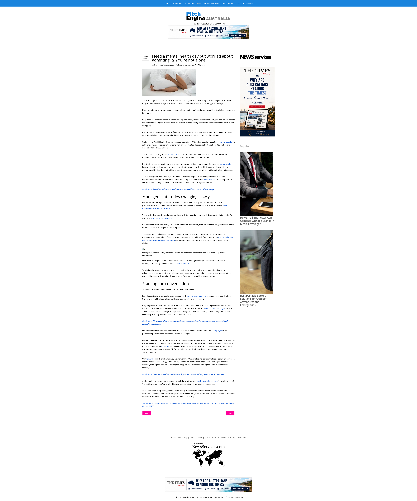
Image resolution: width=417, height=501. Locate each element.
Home (166, 3)
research (149, 359)
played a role (225, 164)
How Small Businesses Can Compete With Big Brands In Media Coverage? (257, 221)
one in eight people (223, 142)
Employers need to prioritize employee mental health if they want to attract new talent (188, 374)
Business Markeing (228, 437)
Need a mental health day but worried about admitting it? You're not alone (192, 58)
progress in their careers (161, 218)
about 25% (172, 154)
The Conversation (228, 3)
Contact (192, 437)
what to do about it (180, 263)
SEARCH (241, 3)
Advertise (215, 437)
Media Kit (249, 3)
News (199, 3)
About (200, 437)
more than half (210, 179)
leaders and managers (196, 296)
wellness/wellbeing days (207, 381)
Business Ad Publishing (179, 437)
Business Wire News (211, 3)
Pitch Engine (189, 3)
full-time (165, 346)
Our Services (241, 437)
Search (207, 437)
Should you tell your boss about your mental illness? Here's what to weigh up (184, 189)
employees (218, 330)
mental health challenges (214, 308)
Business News (176, 3)
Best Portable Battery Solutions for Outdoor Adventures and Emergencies (253, 300)
